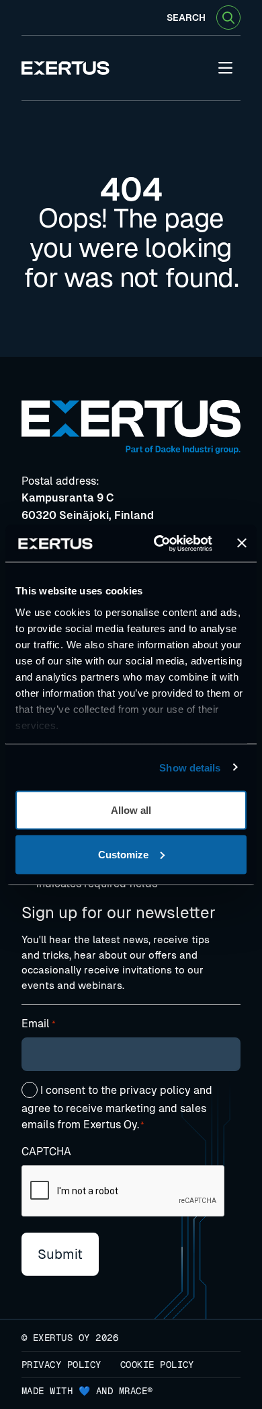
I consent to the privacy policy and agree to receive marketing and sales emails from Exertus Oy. (116, 1107)
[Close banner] (242, 543)
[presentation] (123, 1191)
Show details (189, 767)
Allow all (131, 810)
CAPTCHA (46, 1151)
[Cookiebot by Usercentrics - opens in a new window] (158, 543)
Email (38, 1023)
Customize (123, 854)
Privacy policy (61, 1364)
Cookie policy (157, 1364)
